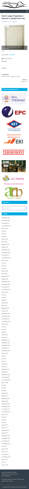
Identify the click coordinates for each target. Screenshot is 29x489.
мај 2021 (4, 361)
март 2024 (4, 273)
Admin (15, 21)
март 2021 (4, 366)
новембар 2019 (6, 406)
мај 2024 (4, 268)
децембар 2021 (6, 342)
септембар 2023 (6, 289)
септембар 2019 (6, 411)
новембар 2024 (6, 252)
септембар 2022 (6, 321)
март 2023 (4, 305)
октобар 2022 (5, 319)
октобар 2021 (5, 348)
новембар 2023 (6, 284)
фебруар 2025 (5, 244)
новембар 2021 (6, 345)
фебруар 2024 (5, 276)
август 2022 (5, 324)
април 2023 (5, 303)
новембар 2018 (6, 438)
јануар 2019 (5, 433)
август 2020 (5, 382)
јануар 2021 (5, 372)
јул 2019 (4, 417)
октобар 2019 (5, 409)
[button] (27, 11)
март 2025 (4, 241)
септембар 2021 (6, 350)
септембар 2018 (6, 443)
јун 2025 (4, 233)
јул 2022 (4, 326)
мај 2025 (4, 236)
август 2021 (5, 353)
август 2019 (5, 414)
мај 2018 (4, 446)
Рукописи (12, 54)
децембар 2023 (6, 281)
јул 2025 (4, 231)
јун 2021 (4, 358)
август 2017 (5, 459)
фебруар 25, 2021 (7, 21)
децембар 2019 (6, 404)
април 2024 (5, 271)
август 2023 (5, 292)
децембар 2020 (6, 374)
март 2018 (4, 451)
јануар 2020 (5, 401)
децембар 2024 (6, 249)
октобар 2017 (5, 454)
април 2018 (5, 449)
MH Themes (24, 487)
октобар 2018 (5, 441)
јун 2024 (4, 265)
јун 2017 (4, 462)
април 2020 (5, 393)
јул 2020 (4, 385)
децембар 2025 (6, 218)
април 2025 (5, 239)
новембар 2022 (6, 316)
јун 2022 (4, 329)
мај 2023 (4, 300)
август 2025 (5, 228)
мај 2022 (4, 332)
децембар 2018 (6, 435)
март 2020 (4, 396)
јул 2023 (4, 295)
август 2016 (5, 465)
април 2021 (5, 364)
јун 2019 (4, 419)
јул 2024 (4, 263)
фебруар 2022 (5, 340)
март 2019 (4, 427)
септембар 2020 (6, 380)
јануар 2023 (5, 311)
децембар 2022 (6, 313)
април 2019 (5, 425)
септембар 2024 (6, 257)
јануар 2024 (5, 279)
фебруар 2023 (5, 308)
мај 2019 (4, 422)
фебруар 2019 (5, 430)
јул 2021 (4, 356)
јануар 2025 (5, 247)
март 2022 (4, 337)
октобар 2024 (5, 255)
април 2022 (5, 334)
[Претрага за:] (14, 208)
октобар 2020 (5, 377)
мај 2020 (4, 390)
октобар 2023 (5, 287)
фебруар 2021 (5, 369)
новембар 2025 (6, 220)
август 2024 (5, 260)
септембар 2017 (6, 457)
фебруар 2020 (5, 398)
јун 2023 (4, 297)
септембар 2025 (6, 226)
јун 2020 (4, 388)
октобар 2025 (5, 223)
